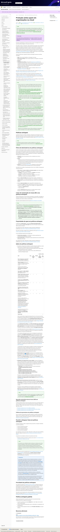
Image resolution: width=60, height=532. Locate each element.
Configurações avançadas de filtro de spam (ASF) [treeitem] (7, 70)
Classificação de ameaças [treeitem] (5, 37)
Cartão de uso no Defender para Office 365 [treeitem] (6, 43)
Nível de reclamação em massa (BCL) (36, 200)
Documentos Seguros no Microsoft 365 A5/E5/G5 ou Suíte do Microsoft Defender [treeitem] (6, 144)
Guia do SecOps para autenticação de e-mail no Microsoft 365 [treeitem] (5, 35)
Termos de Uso (48, 531)
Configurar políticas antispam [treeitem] (6, 64)
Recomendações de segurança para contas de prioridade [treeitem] (5, 40)
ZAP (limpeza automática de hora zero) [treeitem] (6, 98)
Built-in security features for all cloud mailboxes (26, 22)
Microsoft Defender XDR (25, 23)
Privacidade (29, 531)
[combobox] (5, 16)
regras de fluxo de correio (37, 329)
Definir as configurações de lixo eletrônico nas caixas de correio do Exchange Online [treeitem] (7, 90)
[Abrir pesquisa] (56, 7)
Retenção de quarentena (29, 396)
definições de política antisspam (28, 77)
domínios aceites (28, 164)
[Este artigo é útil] (56, 20)
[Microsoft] (1, 7)
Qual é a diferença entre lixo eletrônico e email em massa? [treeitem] (7, 73)
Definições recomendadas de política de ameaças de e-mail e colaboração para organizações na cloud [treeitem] (6, 51)
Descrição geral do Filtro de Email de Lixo (23, 39)
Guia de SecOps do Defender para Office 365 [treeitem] (6, 29)
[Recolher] (10, 14)
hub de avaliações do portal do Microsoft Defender (27, 30)
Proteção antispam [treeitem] (6, 62)
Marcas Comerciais (53, 531)
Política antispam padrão (53, 17)
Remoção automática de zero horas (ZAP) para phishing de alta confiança (29, 409)
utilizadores (28, 51)
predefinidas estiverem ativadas (30, 484)
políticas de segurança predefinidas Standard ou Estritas (31, 228)
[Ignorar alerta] (58, 1)
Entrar (58, 7)
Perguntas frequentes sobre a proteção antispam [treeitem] (7, 94)
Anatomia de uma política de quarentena (22, 417)
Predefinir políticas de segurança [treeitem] (6, 47)
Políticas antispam (52, 16)
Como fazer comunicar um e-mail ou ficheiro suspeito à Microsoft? (30, 89)
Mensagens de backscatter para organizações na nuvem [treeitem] (7, 86)
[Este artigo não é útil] (57, 20)
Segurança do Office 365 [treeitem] (5, 17)
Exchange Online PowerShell (28, 206)
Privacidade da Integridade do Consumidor (38, 531)
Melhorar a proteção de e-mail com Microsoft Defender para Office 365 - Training (27, 515)
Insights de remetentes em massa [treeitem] (7, 83)
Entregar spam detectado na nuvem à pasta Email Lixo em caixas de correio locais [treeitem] (7, 102)
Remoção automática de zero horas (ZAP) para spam (26, 410)
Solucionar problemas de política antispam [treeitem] (7, 67)
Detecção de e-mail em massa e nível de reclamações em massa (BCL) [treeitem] (7, 80)
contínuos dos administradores (21, 51)
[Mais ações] (43, 15)
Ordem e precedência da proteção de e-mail (31, 493)
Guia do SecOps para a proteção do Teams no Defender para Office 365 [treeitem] (5, 31)
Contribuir (25, 531)
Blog (22, 531)
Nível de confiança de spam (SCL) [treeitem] (6, 76)
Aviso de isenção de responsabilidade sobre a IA (7, 531)
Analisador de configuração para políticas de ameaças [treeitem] (6, 55)
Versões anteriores (17, 531)
